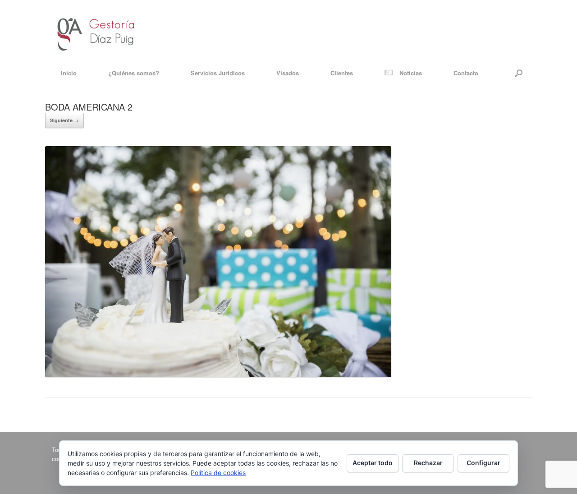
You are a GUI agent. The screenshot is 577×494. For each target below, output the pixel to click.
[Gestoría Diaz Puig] (96, 30)
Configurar (483, 462)
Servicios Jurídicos (218, 73)
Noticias (410, 73)
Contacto (465, 73)
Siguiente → (64, 120)
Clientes (341, 73)
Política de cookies (218, 472)
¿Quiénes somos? (133, 73)
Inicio (69, 73)
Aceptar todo (373, 462)
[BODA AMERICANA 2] (218, 374)
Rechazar (428, 462)
